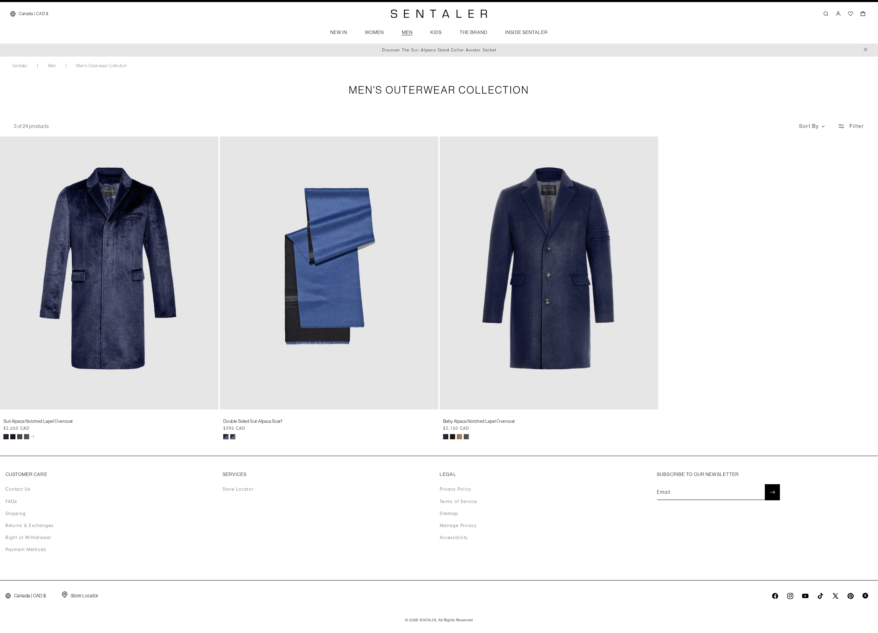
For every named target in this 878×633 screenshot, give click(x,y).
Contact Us (18, 489)
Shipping (15, 513)
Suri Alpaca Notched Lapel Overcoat (38, 421)
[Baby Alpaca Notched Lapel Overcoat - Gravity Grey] (466, 436)
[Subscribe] (772, 492)
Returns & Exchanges (29, 525)
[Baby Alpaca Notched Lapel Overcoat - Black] (452, 436)
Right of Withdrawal (28, 537)
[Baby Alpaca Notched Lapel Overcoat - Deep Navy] (445, 436)
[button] (338, 34)
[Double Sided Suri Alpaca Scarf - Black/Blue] (225, 436)
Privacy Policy (455, 489)
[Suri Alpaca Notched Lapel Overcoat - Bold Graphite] (26, 436)
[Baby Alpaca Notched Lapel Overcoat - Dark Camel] (459, 436)
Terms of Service (458, 501)
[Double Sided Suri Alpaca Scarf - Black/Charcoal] (232, 436)
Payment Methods (25, 549)
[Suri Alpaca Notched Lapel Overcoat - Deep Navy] (6, 436)
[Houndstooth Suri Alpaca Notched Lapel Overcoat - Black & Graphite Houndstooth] (19, 436)
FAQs (11, 501)
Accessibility (454, 537)
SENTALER (428, 620)
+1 (33, 437)
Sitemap (449, 513)
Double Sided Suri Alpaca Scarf (252, 421)
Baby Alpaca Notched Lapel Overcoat (479, 421)
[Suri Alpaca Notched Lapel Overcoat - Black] (12, 436)
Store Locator (238, 489)
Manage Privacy (458, 525)
